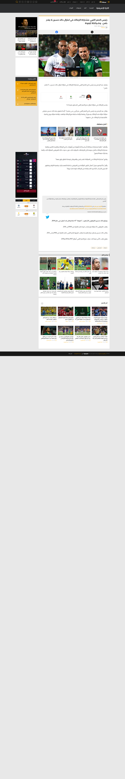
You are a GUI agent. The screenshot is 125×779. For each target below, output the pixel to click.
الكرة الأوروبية (83, 340)
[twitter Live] (25, 2)
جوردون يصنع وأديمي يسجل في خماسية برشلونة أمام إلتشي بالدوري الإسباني (66, 338)
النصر (71, 98)
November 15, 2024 (90, 211)
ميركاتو (67, 321)
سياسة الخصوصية (77, 353)
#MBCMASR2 (88, 206)
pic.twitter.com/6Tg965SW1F (77, 208)
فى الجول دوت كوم (102, 353)
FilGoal (103, 27)
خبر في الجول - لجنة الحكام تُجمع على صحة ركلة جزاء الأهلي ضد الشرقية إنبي (21, 53)
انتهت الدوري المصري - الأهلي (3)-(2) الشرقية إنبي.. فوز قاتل (26, 98)
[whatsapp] (36, 2)
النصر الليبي (99, 247)
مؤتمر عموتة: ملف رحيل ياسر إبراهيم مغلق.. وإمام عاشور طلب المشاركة (27, 27)
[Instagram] (28, 2)
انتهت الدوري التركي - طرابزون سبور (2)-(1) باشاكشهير (26, 84)
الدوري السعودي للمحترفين (32, 210)
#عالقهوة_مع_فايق (89, 208)
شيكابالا (93, 247)
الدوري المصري (53, 1)
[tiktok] (33, 2)
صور (68, 1)
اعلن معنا (70, 353)
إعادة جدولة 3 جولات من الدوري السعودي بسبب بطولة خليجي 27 (82, 318)
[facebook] (19, 2)
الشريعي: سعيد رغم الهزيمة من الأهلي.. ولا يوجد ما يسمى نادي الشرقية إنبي (32, 53)
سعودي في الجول (82, 321)
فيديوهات (74, 1)
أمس (34, 200)
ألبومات (71, 8)
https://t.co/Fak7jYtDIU (100, 208)
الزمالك (60, 98)
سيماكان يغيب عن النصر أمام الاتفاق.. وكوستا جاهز (49, 318)
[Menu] (108, 2)
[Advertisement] (95, 183)
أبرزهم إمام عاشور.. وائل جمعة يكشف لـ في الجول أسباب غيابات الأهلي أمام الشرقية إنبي (26, 91)
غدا (19, 200)
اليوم (26, 200)
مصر (92, 1)
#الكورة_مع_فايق (98, 206)
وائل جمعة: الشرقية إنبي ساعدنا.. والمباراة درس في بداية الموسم (32, 40)
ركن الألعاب (61, 1)
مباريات (81, 1)
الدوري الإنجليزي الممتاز (33, 202)
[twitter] (22, 2)
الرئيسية (91, 8)
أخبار (87, 1)
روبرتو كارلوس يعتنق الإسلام (26, 104)
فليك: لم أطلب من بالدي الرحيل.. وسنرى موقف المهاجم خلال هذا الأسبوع (100, 338)
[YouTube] (30, 2)
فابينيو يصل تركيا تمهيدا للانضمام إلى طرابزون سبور (65, 318)
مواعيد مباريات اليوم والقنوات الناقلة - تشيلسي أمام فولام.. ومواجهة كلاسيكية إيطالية (100, 319)
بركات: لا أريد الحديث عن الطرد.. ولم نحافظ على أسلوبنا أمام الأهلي (48, 337)
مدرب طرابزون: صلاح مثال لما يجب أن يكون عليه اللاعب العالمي (82, 337)
